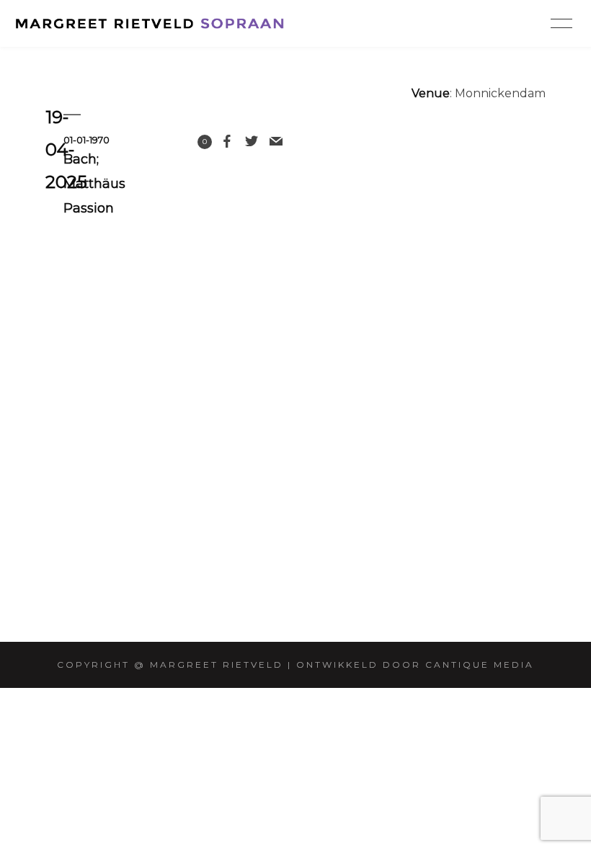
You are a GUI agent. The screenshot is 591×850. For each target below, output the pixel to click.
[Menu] (561, 23)
